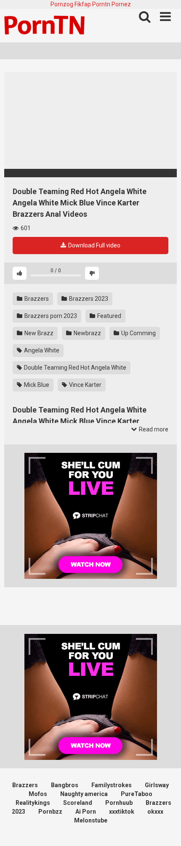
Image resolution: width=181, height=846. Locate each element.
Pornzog (62, 4)
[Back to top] (165, 829)
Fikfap (83, 4)
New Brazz (38, 333)
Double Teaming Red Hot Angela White (74, 367)
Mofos (38, 794)
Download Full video (93, 245)
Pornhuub (119, 802)
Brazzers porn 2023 (50, 316)
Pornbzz (50, 811)
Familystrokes (111, 785)
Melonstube (90, 820)
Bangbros (64, 785)
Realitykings (33, 802)
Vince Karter (84, 384)
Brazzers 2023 (88, 298)
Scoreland (77, 802)
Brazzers (36, 298)
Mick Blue (36, 384)
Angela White (41, 350)
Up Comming (138, 333)
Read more (153, 429)
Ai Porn (85, 811)
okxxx (155, 811)
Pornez (121, 4)
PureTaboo (136, 794)
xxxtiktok (121, 811)
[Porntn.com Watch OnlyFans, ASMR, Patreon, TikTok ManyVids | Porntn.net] (46, 26)
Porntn (101, 4)
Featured (108, 316)
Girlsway (157, 785)
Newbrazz (86, 333)
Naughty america (84, 794)
